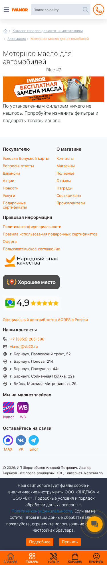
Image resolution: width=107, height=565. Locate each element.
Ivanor (8, 416)
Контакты (65, 158)
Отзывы (63, 180)
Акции (8, 180)
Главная (5, 31)
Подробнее (40, 541)
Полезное (65, 173)
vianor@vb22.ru (24, 346)
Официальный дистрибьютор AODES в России (45, 319)
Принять (70, 541)
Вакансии (11, 173)
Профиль (96, 562)
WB (23, 416)
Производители (70, 203)
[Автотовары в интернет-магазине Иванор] (20, 9)
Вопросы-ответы (18, 166)
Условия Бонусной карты (26, 158)
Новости (11, 188)
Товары (32, 558)
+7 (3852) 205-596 (27, 339)
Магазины (65, 166)
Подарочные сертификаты (15, 205)
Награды (64, 188)
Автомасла (16, 39)
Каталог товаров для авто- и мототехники (48, 31)
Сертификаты (68, 195)
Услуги (9, 195)
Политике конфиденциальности (42, 511)
